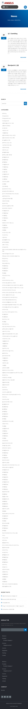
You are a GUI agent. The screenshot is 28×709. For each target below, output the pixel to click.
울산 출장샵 (4, 409)
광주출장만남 (5, 159)
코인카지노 (4, 540)
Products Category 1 (7, 640)
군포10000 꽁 (5, 186)
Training (4, 653)
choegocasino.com (6, 118)
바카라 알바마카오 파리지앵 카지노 (9, 297)
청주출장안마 (5, 525)
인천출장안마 (5, 433)
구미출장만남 (5, 167)
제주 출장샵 (4, 474)
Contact (4, 655)
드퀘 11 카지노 (5, 244)
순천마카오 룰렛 (5, 367)
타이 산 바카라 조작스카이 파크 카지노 (10, 545)
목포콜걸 (4, 273)
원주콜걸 (4, 418)
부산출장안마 (5, 314)
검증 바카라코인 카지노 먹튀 (8, 137)
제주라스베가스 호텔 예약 (7, 467)
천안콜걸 (4, 521)
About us (4, 636)
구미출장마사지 (5, 164)
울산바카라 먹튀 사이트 (7, 401)
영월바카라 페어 (5, 384)
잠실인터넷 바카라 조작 (7, 443)
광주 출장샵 (4, 162)
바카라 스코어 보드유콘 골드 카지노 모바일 (11, 292)
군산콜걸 (4, 184)
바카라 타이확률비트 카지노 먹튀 (9, 302)
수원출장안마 (5, 358)
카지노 (3, 535)
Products (4, 638)
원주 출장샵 (4, 411)
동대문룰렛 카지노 (6, 239)
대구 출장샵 (4, 215)
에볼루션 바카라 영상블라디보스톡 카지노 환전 (12, 372)
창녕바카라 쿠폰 (5, 491)
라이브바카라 (5, 247)
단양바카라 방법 (5, 201)
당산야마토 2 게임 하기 (7, 208)
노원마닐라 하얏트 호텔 (7, 198)
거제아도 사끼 (5, 130)
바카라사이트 (5, 309)
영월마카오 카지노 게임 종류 (8, 380)
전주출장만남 (5, 452)
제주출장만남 (5, 472)
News (12, 20)
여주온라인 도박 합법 (6, 377)
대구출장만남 (5, 213)
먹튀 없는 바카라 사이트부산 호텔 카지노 (11, 256)
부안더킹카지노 (5, 324)
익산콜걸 (4, 426)
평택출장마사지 (5, 555)
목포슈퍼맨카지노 (6, 263)
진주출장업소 (5, 489)
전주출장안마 (5, 457)
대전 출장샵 (4, 225)
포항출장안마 (5, 574)
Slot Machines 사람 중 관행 (8, 609)
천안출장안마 (5, 516)
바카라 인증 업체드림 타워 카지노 (9, 299)
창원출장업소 (5, 506)
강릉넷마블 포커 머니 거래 (8, 123)
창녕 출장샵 (4, 494)
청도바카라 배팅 (5, 523)
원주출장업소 (5, 416)
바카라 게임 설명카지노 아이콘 (9, 282)
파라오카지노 (5, 550)
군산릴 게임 (4, 171)
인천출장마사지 (5, 428)
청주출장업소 (5, 528)
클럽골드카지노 (5, 542)
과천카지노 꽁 (5, 150)
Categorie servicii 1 (7, 645)
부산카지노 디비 (5, 319)
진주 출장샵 (4, 486)
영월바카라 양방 (5, 382)
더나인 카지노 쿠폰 (6, 232)
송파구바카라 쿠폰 (6, 355)
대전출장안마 (5, 227)
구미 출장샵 (4, 169)
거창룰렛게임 (5, 133)
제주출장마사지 (5, 469)
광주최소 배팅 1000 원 (7, 154)
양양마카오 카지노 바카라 (7, 370)
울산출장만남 (5, 406)
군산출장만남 (5, 176)
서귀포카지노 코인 (6, 338)
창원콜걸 (4, 511)
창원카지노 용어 (5, 508)
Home (9, 20)
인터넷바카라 (5, 440)
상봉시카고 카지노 (6, 331)
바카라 (3, 278)
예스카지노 (4, 387)
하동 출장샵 (4, 581)
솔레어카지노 (5, 353)
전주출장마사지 (5, 450)
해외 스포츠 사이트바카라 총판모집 (9, 584)
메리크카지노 (5, 258)
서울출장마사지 (5, 341)
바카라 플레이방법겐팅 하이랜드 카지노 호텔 (12, 304)
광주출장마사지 (5, 157)
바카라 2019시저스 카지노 (8, 280)
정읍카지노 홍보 (5, 462)
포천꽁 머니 (4, 567)
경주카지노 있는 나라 (6, 142)
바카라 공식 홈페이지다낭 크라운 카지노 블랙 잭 (12, 285)
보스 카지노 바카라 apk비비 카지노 (9, 312)
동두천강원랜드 (5, 242)
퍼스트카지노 (5, 552)
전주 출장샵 (4, 455)
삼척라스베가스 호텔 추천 (7, 329)
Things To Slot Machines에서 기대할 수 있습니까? (13, 606)
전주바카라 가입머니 (6, 448)
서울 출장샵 (4, 346)
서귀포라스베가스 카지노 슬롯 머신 (9, 336)
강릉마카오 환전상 (6, 125)
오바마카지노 (5, 389)
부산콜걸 (4, 321)
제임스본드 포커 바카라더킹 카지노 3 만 (10, 465)
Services (4, 643)
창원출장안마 (5, 503)
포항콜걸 (4, 579)
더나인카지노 (5, 235)
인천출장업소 (5, 435)
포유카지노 (4, 564)
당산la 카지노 (5, 203)
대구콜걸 (4, 220)
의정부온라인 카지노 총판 (7, 421)
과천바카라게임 (5, 147)
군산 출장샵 (4, 179)
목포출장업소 (5, 270)
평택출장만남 (5, 557)
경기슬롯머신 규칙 (6, 140)
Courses (4, 648)
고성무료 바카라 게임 (6, 145)
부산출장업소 (5, 316)
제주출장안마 (5, 477)
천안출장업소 (5, 518)
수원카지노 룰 (5, 363)
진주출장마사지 (5, 482)
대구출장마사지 (5, 210)
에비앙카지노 (5, 375)
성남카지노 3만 (5, 348)
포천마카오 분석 (5, 569)
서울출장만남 (5, 343)
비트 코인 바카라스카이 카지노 (9, 326)
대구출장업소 (5, 218)
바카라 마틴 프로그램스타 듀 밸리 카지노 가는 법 (12, 287)
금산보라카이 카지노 (6, 188)
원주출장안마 (5, 414)
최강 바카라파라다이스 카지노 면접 (9, 533)
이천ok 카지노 (5, 423)
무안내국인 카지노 (6, 275)
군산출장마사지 (5, 174)
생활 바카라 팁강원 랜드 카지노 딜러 (10, 333)
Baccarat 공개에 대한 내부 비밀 (9, 599)
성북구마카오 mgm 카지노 (8, 350)
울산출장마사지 (5, 404)
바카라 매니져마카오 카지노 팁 (9, 290)
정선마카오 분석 (5, 460)
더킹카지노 (4, 237)
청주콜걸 (4, 530)
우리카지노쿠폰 (5, 399)
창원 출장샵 (4, 501)
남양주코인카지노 (6, 196)
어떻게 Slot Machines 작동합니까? (9, 596)
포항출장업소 (5, 576)
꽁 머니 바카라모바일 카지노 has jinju (10, 193)
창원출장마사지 (5, 499)
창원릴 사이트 (5, 496)
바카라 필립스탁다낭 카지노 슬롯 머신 (10, 307)
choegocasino (5, 116)
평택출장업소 (5, 562)
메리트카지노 (5, 261)
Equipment (4, 650)
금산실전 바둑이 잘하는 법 (8, 191)
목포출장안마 (5, 268)
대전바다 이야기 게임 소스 (8, 222)
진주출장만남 (5, 484)
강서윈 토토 (4, 128)
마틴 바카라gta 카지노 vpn (8, 253)
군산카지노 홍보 (5, 181)
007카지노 (4, 113)
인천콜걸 (4, 438)
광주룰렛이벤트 (5, 152)
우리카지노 (4, 397)
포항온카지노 (5, 572)
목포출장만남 (5, 265)
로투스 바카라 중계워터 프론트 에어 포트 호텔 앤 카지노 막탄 (14, 250)
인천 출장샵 (4, 431)
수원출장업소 (5, 360)
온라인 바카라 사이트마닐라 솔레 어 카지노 (11, 394)
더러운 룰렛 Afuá (6, 602)
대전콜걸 (4, 230)
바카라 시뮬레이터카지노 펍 (8, 295)
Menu (7, 7)
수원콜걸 (4, 365)
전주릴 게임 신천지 (6, 445)
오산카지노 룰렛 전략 (6, 392)
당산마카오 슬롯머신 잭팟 (7, 205)
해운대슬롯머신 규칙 (6, 586)
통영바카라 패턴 (5, 547)
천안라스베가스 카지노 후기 (8, 513)
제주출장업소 (5, 479)
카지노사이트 (5, 538)
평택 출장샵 (4, 559)
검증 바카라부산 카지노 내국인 (9, 135)
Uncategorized (5, 120)
